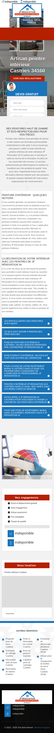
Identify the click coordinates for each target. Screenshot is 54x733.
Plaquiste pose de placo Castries (10, 643)
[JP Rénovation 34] (27, 10)
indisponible (11, 1)
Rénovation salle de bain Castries (11, 662)
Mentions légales (42, 727)
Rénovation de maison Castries (11, 671)
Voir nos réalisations (27, 78)
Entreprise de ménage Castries (11, 653)
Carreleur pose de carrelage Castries (27, 664)
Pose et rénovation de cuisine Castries (28, 643)
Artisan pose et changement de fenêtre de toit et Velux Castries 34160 (46, 665)
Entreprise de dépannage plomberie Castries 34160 (45, 645)
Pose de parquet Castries (27, 653)
